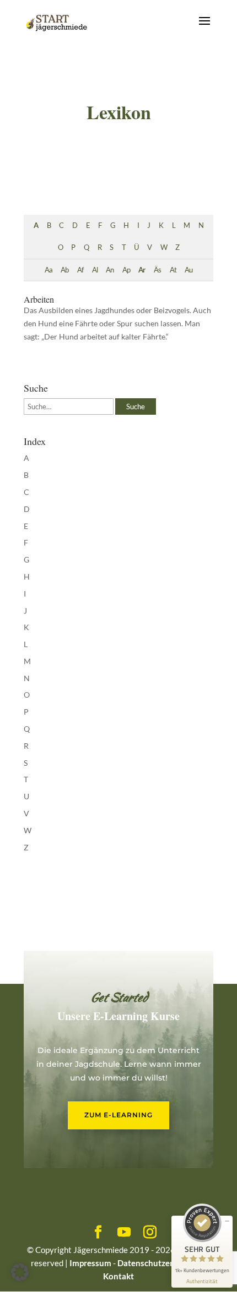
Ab (64, 270)
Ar (141, 270)
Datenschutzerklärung (159, 1263)
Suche (135, 406)
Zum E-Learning (118, 1115)
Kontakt (118, 1276)
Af (80, 270)
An (110, 270)
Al (95, 270)
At (173, 270)
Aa (48, 270)
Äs (157, 270)
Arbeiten (39, 299)
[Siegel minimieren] (227, 1221)
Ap (126, 270)
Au (188, 270)
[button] (20, 1272)
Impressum (90, 1263)
